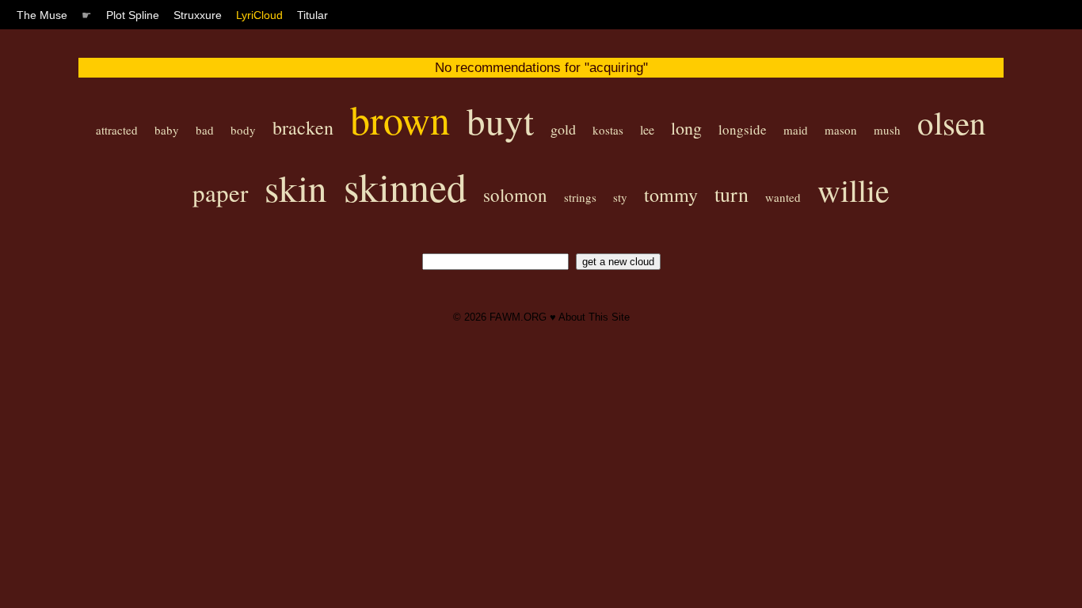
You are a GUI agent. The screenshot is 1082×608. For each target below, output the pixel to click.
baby (166, 130)
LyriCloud (259, 15)
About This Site (594, 317)
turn (731, 193)
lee (647, 129)
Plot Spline (132, 15)
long (686, 127)
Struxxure (197, 15)
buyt (500, 120)
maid (795, 130)
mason (841, 130)
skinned (405, 186)
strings (580, 197)
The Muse (42, 15)
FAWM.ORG (518, 317)
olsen (951, 122)
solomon (515, 195)
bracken (302, 127)
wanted (783, 197)
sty (620, 197)
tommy (671, 194)
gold (563, 129)
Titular (312, 15)
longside (742, 129)
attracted (117, 130)
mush (887, 130)
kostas (607, 130)
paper (220, 192)
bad (205, 130)
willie (853, 190)
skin (296, 187)
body (243, 130)
